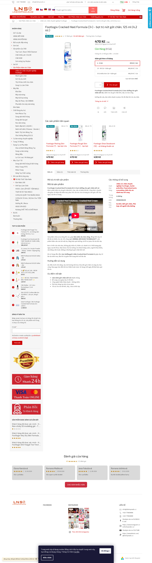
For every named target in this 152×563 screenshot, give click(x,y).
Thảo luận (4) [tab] (71, 172)
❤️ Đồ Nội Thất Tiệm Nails (22, 179)
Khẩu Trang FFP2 (21, 167)
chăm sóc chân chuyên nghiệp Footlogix (25, 72)
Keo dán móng (20, 123)
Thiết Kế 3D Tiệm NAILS (23, 192)
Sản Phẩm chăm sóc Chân (22, 67)
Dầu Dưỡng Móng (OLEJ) (24, 135)
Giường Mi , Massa (21, 203)
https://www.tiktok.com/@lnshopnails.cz (131, 534)
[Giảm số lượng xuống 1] (103, 86)
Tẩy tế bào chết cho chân (24, 82)
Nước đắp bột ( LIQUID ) (23, 126)
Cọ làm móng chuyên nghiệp (23, 138)
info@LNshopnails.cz (129, 509)
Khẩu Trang (19, 170)
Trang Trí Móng (18, 142)
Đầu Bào (18, 91)
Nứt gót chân (127, 204)
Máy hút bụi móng (21, 98)
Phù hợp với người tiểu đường (126, 205)
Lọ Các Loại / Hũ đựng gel (24, 157)
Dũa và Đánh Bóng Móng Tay (25, 148)
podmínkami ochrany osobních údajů (26, 336)
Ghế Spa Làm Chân (21, 186)
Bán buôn (16, 216)
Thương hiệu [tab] (84, 172)
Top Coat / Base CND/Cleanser (26, 52)
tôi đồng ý (105, 551)
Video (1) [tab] (60, 172)
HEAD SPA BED (20, 206)
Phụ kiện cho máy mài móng (25, 104)
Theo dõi (17, 343)
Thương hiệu (17, 219)
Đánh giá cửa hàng (76, 456)
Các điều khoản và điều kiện (96, 2)
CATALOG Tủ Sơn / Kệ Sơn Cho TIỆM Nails (28, 199)
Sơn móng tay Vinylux (22, 61)
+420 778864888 (128, 513)
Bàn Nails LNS (20, 182)
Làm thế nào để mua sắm (74, 2)
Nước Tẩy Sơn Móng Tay (23, 132)
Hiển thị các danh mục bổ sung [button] (125, 191)
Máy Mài (16, 88)
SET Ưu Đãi (17, 33)
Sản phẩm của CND (19, 49)
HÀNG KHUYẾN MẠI (20, 39)
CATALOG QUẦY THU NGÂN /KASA (27, 195)
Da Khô (119, 204)
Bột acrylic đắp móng (20, 42)
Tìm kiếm (93, 10)
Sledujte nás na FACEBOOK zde (131, 520)
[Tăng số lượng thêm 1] (103, 83)
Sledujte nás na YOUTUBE (131, 530)
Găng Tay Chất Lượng (22, 173)
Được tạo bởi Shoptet (132, 558)
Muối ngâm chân (21, 76)
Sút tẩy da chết (20, 79)
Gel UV (15, 64)
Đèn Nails (16, 107)
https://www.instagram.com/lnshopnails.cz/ (131, 526)
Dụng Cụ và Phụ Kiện (20, 145)
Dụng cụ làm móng (21, 151)
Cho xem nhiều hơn (76, 485)
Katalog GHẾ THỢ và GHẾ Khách (26, 210)
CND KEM (18, 58)
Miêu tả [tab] (49, 172)
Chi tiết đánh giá (78, 36)
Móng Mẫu (19, 154)
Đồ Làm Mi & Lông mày (21, 176)
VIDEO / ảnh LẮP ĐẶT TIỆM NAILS (27, 189)
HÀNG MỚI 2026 (18, 36)
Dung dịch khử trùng (22, 117)
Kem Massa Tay (20, 113)
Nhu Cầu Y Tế (17, 160)
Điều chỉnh (47, 557)
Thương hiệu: (93, 36)
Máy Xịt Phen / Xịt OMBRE (24, 101)
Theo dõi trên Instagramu (80, 532)
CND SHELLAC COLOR (23, 55)
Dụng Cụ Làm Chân (22, 85)
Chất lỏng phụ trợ (19, 110)
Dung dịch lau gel (21, 120)
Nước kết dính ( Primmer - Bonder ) (27, 129)
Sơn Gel (16, 45)
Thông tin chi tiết (100, 101)
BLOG (15, 213)
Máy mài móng (20, 95)
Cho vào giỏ (113, 85)
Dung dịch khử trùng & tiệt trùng (26, 164)
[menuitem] (19, 17)
